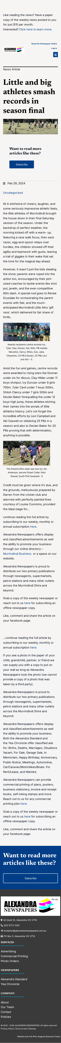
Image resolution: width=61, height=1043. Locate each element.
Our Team (7, 1007)
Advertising (8, 951)
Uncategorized (13, 192)
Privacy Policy (7, 1028)
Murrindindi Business (17, 553)
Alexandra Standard (14, 979)
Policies (6, 1016)
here (33, 526)
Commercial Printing (14, 956)
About (5, 1002)
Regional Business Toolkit (49, 1036)
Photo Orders (10, 961)
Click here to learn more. (35, 29)
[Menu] (55, 54)
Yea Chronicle (10, 984)
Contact (6, 1012)
